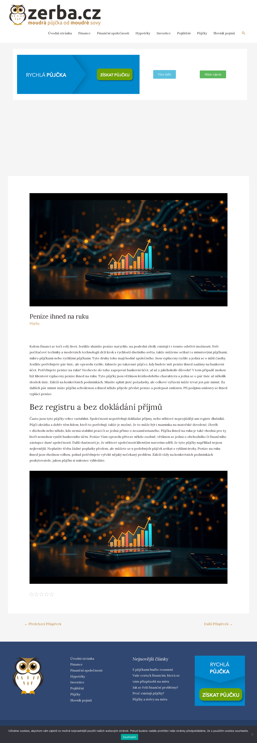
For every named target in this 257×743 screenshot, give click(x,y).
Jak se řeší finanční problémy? (155, 687)
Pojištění (184, 33)
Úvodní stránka (60, 33)
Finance (84, 33)
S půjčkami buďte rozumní (153, 670)
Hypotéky (143, 33)
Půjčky (202, 33)
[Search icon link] (244, 33)
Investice (164, 33)
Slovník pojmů (224, 33)
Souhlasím (129, 737)
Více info (164, 74)
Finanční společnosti (113, 33)
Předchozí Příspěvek (42, 624)
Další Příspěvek (218, 624)
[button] (213, 74)
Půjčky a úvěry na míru (150, 699)
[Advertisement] (128, 133)
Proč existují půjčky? (148, 693)
